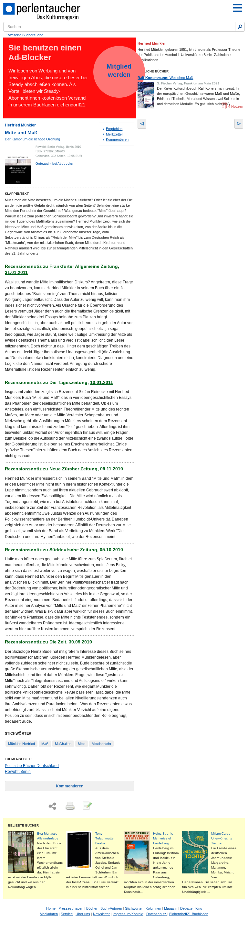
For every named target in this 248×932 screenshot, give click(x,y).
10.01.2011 (101, 382)
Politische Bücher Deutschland (32, 765)
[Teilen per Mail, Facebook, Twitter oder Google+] (52, 806)
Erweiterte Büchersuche (24, 35)
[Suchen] (240, 27)
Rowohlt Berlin (18, 771)
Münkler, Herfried (21, 744)
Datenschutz (156, 914)
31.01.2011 (16, 272)
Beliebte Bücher (23, 825)
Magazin (170, 908)
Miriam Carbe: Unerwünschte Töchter (221, 838)
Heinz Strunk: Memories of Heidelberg (163, 838)
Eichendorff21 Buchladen (188, 914)
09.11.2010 (111, 468)
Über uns (83, 914)
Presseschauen (70, 908)
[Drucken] (69, 806)
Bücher (92, 908)
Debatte (186, 908)
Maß (44, 744)
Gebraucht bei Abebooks (54, 163)
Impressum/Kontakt (128, 914)
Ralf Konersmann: (165, 78)
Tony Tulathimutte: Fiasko (105, 838)
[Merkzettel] (87, 806)
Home (51, 908)
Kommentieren (117, 139)
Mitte (81, 744)
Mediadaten (49, 914)
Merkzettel (114, 134)
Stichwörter (134, 908)
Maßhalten (63, 744)
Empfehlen (114, 129)
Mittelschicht (101, 744)
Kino (198, 908)
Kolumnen (153, 908)
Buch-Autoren (111, 908)
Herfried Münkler (20, 125)
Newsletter (101, 914)
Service (67, 914)
